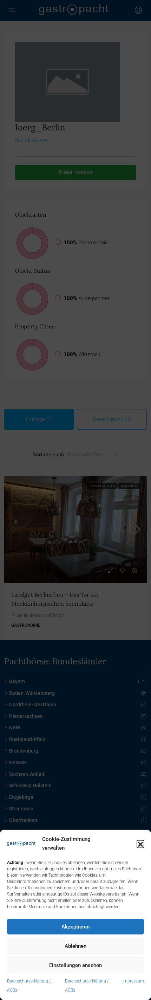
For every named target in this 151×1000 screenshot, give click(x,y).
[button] (140, 843)
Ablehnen (75, 946)
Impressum (133, 981)
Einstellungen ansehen (75, 965)
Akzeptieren (75, 927)
